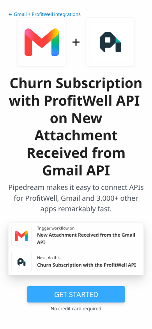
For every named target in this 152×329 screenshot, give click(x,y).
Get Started (76, 294)
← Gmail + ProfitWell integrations (44, 14)
